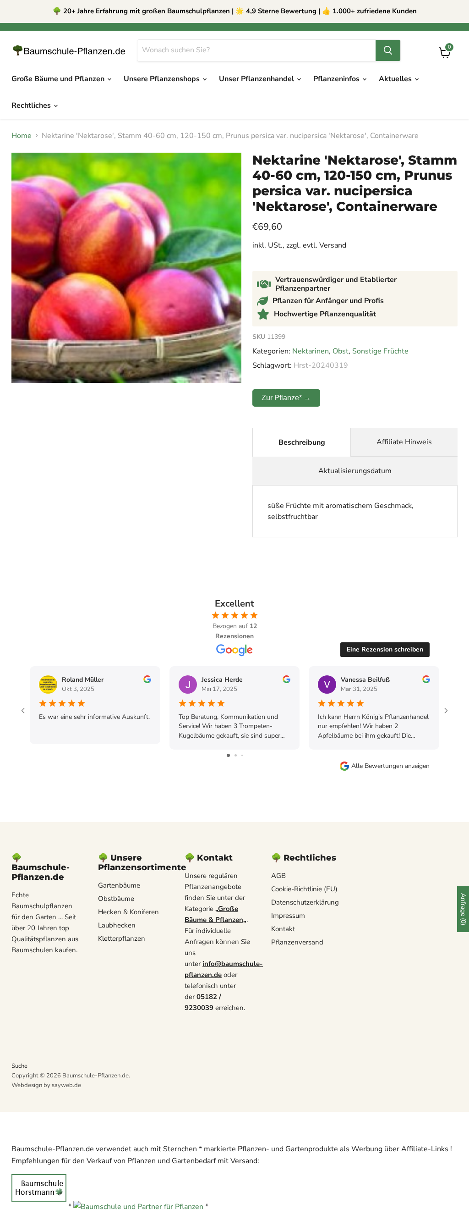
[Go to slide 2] (235, 755)
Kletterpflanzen (121, 938)
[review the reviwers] (147, 681)
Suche (19, 1066)
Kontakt (283, 928)
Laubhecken (117, 925)
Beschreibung (301, 442)
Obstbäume (116, 898)
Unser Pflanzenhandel (257, 79)
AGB (278, 875)
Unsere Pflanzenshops (163, 79)
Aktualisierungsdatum (355, 471)
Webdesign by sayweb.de (46, 1085)
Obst (341, 351)
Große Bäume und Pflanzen (58, 79)
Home (21, 136)
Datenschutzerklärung (305, 902)
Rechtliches (32, 105)
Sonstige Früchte (380, 351)
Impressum (288, 915)
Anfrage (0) (463, 909)
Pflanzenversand (297, 942)
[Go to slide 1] (228, 755)
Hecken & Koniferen (128, 911)
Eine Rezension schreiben (385, 649)
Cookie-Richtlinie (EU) (304, 889)
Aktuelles (396, 79)
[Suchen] (388, 50)
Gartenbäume (119, 885)
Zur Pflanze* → (286, 398)
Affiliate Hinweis (404, 442)
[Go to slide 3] (242, 755)
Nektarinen (310, 351)
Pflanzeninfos (337, 79)
